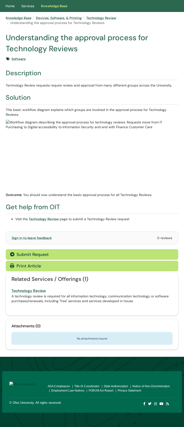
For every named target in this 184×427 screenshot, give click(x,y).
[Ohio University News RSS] (168, 404)
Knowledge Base (54, 6)
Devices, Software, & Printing (59, 18)
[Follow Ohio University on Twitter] (150, 404)
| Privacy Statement (127, 390)
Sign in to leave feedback (32, 238)
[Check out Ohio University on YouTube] (161, 404)
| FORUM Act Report (99, 390)
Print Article (28, 266)
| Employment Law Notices (66, 390)
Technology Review (101, 18)
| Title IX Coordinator (85, 386)
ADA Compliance (59, 386)
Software (19, 59)
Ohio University (23, 402)
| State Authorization (114, 386)
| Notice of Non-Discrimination (149, 386)
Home (10, 6)
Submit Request (32, 254)
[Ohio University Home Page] (24, 383)
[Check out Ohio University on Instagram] (156, 404)
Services (27, 6)
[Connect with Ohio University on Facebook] (144, 404)
